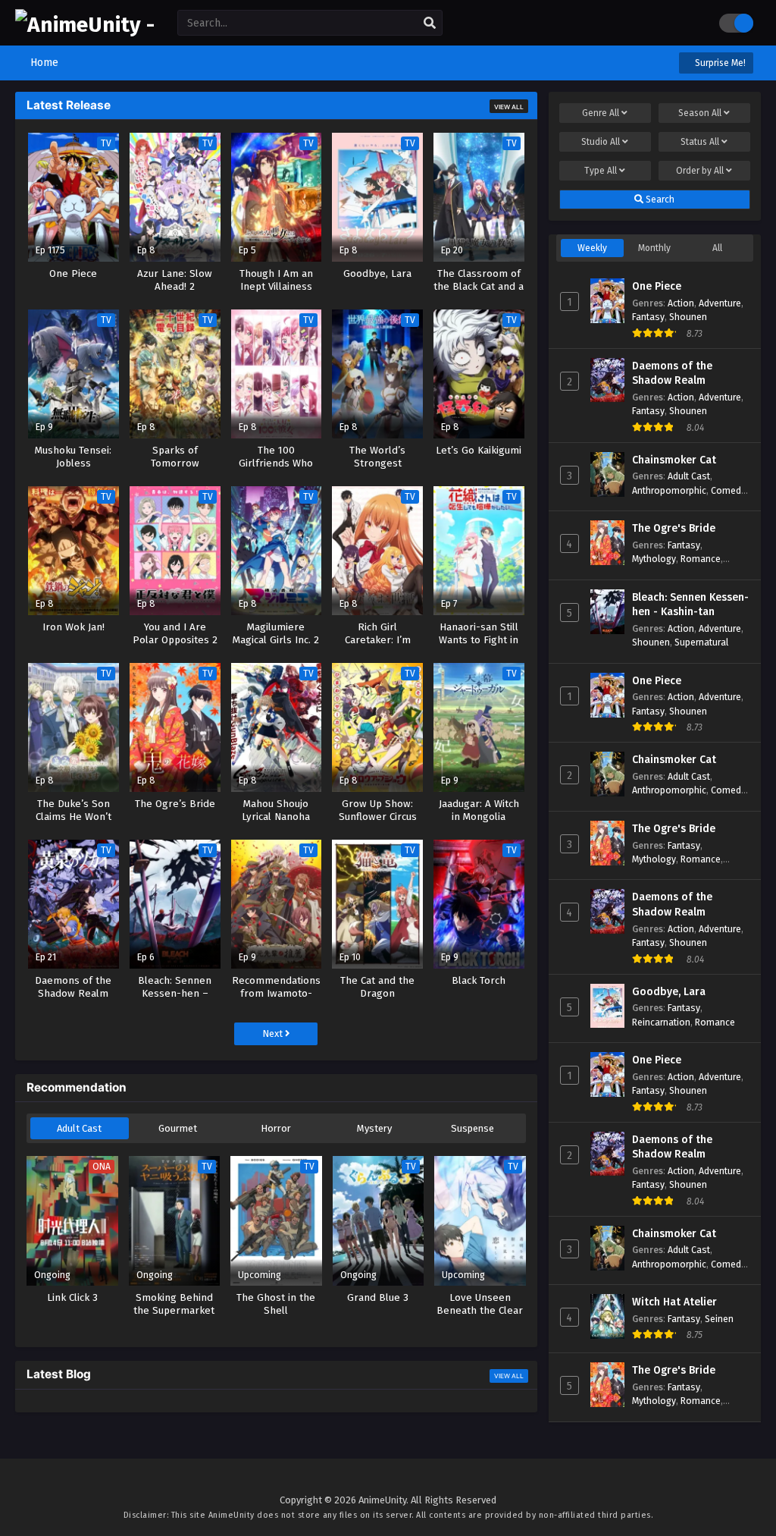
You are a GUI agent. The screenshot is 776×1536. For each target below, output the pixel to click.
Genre (600, 113)
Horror (276, 1128)
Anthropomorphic (669, 490)
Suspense (472, 1128)
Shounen (688, 316)
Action (681, 303)
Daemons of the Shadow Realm (672, 374)
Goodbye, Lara (669, 991)
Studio (600, 142)
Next (273, 1033)
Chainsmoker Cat (674, 460)
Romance (701, 558)
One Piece (656, 286)
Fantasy (648, 316)
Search (658, 199)
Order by (700, 170)
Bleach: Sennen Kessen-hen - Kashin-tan (690, 605)
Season (699, 113)
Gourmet (177, 1128)
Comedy (728, 490)
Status (700, 142)
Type (600, 170)
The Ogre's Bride (673, 528)
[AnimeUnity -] (85, 24)
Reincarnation (661, 1022)
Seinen (719, 1318)
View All (509, 107)
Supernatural (701, 642)
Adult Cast (79, 1128)
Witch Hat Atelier (674, 1302)
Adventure (720, 303)
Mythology (654, 558)
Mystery (374, 1128)
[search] (429, 23)
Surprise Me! (719, 63)
